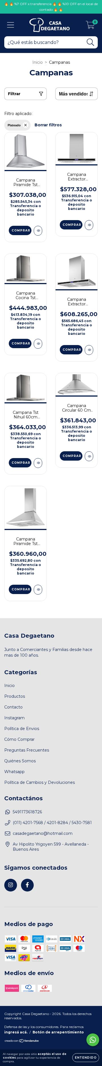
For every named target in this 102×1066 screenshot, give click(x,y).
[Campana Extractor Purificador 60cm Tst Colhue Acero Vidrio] (89, 225)
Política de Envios (21, 728)
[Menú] (10, 25)
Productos (14, 696)
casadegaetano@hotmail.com (43, 833)
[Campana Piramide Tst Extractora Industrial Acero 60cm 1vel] (38, 231)
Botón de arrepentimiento (58, 1032)
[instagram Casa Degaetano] (10, 885)
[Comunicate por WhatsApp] (92, 1039)
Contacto (13, 707)
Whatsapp (14, 771)
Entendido (86, 1057)
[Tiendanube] (22, 1041)
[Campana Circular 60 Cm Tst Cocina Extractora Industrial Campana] (89, 456)
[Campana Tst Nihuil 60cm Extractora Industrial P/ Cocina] (38, 463)
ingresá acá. (15, 1032)
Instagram (14, 717)
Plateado (14, 125)
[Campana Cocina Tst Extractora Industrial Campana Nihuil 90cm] (38, 344)
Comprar (21, 230)
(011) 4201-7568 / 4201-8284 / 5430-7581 (52, 822)
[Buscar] (90, 42)
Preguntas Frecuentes (26, 750)
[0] (90, 26)
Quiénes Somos (20, 760)
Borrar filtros (48, 124)
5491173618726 (27, 811)
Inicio (37, 62)
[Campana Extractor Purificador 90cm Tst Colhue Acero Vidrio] (89, 350)
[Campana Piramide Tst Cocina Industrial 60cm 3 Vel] (38, 590)
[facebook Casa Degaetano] (27, 885)
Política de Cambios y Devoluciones (39, 782)
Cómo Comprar (19, 739)
